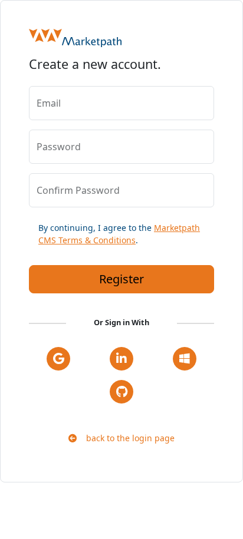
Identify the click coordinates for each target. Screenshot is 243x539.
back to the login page (126, 438)
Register (121, 279)
